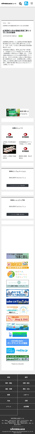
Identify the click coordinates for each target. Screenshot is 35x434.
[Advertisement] (17, 89)
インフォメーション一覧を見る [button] (17, 185)
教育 (8, 395)
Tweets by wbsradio (17, 364)
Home (4, 23)
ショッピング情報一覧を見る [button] (17, 214)
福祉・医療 (8, 389)
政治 (8, 377)
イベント (8, 406)
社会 (9, 23)
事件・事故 (8, 383)
